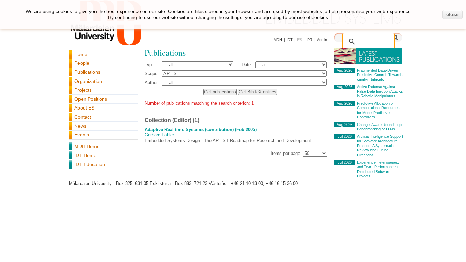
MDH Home (87, 146)
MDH (278, 40)
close (452, 14)
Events (81, 134)
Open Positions (90, 99)
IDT (290, 40)
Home (80, 54)
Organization (88, 81)
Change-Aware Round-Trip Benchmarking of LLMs (379, 126)
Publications (87, 72)
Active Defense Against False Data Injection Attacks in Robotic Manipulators (380, 91)
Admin (322, 40)
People (81, 63)
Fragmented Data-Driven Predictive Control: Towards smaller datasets (380, 75)
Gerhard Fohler (159, 134)
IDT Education (89, 164)
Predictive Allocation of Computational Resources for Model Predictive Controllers (378, 110)
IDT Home (85, 155)
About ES (84, 108)
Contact (82, 117)
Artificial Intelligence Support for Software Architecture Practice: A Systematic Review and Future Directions (380, 145)
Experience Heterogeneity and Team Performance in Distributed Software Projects (378, 169)
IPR (309, 40)
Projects (83, 90)
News (80, 126)
